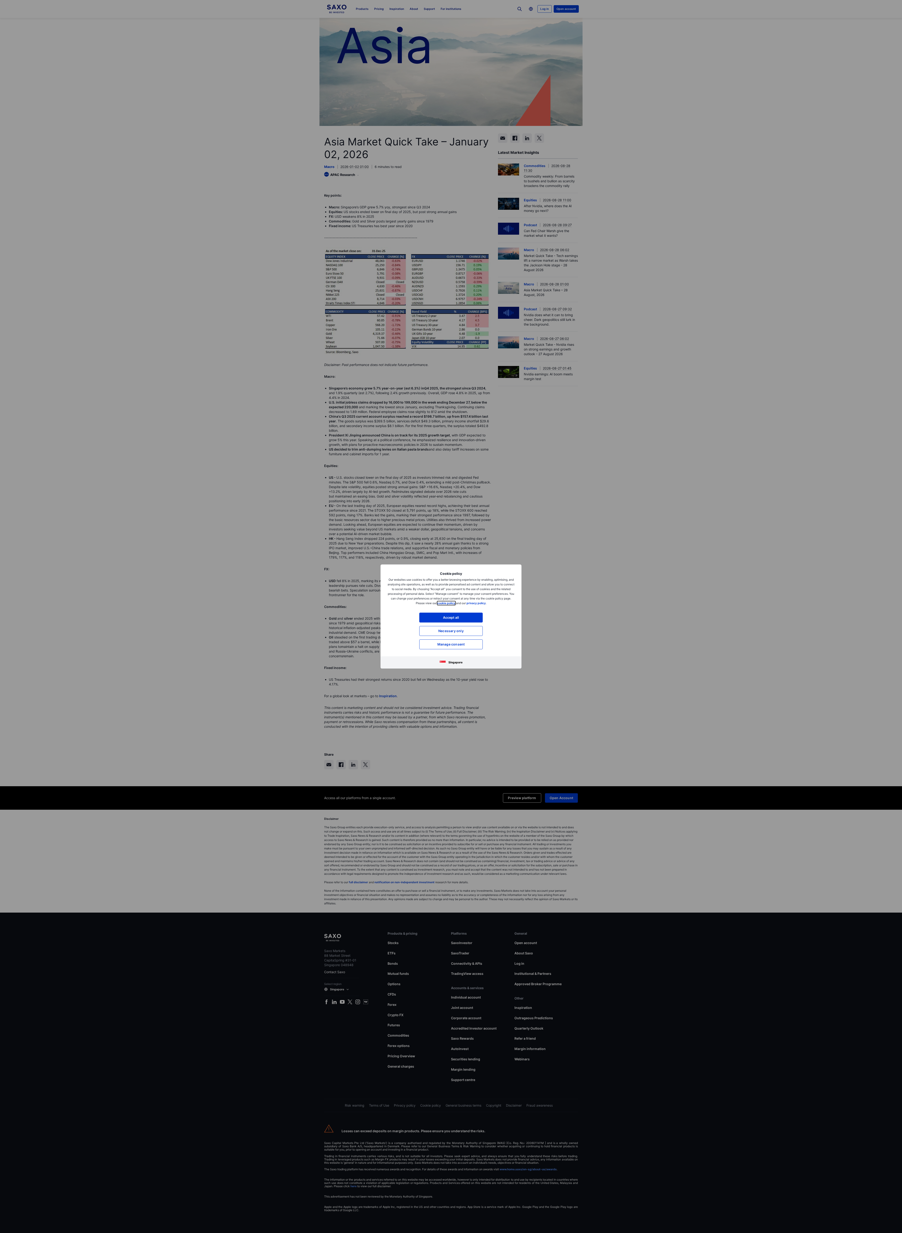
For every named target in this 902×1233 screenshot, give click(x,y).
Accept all (451, 617)
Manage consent (451, 644)
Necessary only (451, 631)
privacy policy (476, 603)
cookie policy (446, 603)
